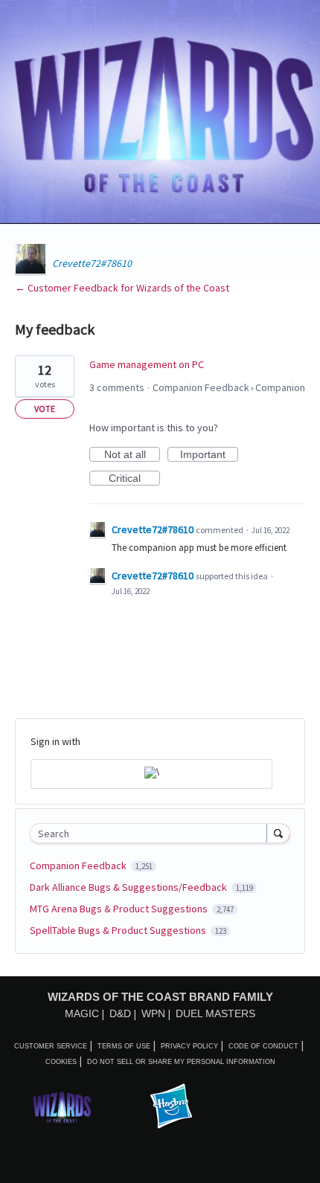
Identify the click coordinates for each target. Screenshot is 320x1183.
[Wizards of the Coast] (62, 1106)
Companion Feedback (201, 387)
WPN (153, 1013)
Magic (82, 1013)
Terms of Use (123, 1046)
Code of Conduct (263, 1046)
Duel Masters (215, 1013)
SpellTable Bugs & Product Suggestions (119, 930)
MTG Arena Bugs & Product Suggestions (120, 908)
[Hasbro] (171, 1107)
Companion (280, 387)
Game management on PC (146, 364)
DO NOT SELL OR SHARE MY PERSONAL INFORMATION (181, 1062)
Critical (134, 479)
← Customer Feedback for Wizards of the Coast (122, 287)
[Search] (278, 832)
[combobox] (151, 833)
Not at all (132, 455)
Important (209, 455)
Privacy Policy (189, 1046)
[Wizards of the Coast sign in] (151, 774)
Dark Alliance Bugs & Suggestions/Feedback (129, 887)
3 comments (116, 387)
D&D (120, 1013)
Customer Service (50, 1046)
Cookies (61, 1062)
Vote (44, 408)
